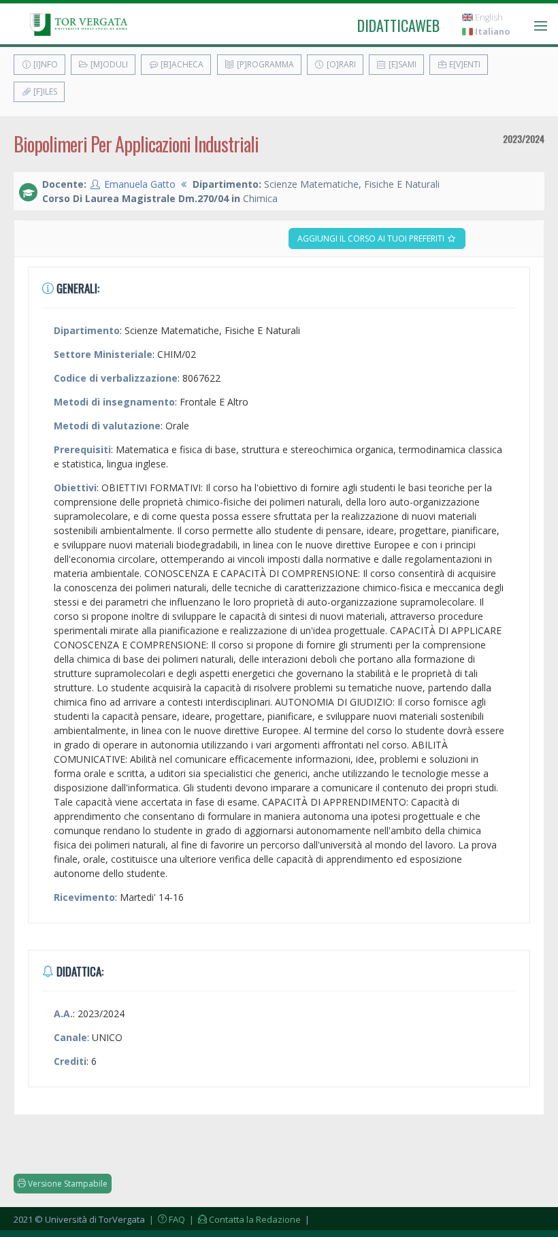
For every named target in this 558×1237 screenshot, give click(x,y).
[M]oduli (108, 64)
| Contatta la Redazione (244, 1219)
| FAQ (166, 1219)
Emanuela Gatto (140, 184)
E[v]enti (463, 64)
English (488, 17)
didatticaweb (398, 25)
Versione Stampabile (67, 1183)
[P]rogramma (264, 64)
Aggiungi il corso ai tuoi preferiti (371, 238)
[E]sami (401, 64)
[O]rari (340, 64)
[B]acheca (181, 64)
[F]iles (44, 91)
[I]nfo (44, 64)
